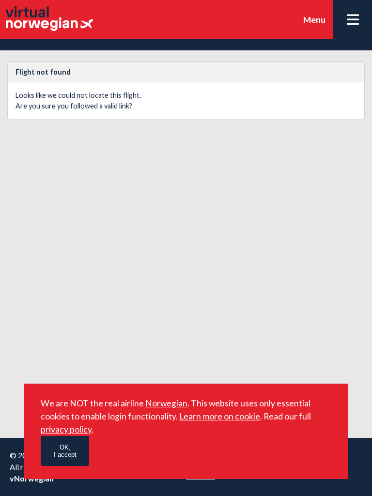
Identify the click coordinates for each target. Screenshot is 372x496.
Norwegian (166, 403)
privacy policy (66, 429)
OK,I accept (65, 451)
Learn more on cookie (219, 416)
